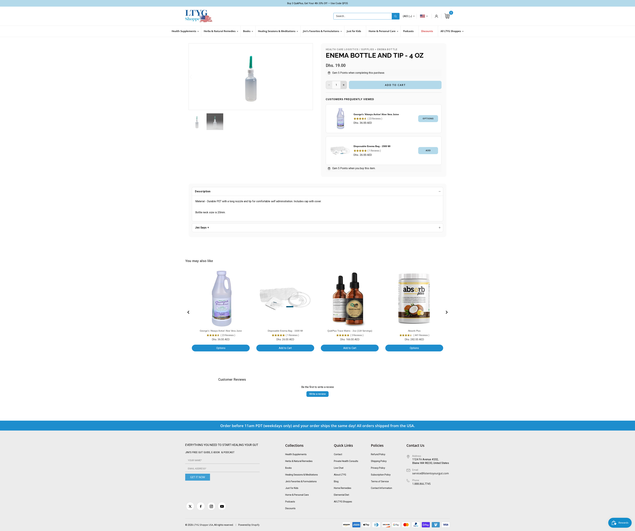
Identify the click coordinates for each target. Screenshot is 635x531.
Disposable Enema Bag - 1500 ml (372, 146)
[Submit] (395, 16)
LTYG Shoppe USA (203, 524)
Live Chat (338, 468)
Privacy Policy (378, 468)
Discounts (290, 508)
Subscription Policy (381, 474)
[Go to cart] (447, 16)
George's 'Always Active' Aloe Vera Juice (376, 114)
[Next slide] (446, 312)
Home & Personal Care (297, 494)
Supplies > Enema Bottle (379, 49)
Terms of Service (380, 481)
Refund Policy (378, 454)
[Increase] (343, 85)
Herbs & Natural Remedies (299, 461)
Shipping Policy (379, 461)
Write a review (317, 394)
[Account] (436, 16)
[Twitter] (190, 506)
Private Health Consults (346, 461)
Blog (336, 481)
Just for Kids (291, 488)
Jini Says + (202, 227)
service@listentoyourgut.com (430, 473)
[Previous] (195, 76)
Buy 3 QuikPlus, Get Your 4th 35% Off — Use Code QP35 (317, 3)
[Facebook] (201, 506)
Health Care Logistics (342, 49)
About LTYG (340, 474)
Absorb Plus (414, 330)
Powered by (244, 525)
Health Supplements (296, 454)
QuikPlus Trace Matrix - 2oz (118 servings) (349, 330)
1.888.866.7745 (421, 484)
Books (288, 468)
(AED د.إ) (407, 16)
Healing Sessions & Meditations (301, 474)
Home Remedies (342, 488)
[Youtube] (222, 506)
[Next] (306, 76)
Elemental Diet (341, 494)
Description (203, 191)
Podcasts (290, 501)
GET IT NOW (197, 477)
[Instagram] (211, 506)
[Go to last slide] (188, 312)
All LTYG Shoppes (343, 501)
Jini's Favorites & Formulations (301, 481)
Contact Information (381, 488)
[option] (250, 76)
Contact (338, 454)
